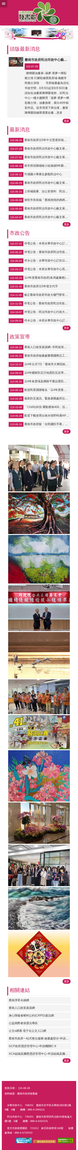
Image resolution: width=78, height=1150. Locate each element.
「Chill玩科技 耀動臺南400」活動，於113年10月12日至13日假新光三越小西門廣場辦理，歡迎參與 (40, 407)
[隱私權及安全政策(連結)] (44, 1142)
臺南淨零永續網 (19, 1000)
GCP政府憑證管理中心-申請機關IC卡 (33, 1046)
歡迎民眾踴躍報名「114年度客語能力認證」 (40, 390)
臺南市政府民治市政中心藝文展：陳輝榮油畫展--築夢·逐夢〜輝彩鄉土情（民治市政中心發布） (40, 148)
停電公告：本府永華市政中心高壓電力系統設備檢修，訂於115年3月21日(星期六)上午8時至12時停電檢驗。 (40, 269)
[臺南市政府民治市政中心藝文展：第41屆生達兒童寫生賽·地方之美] (39, 732)
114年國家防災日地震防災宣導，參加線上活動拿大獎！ (40, 372)
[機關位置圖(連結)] (24, 1142)
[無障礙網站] (65, 1142)
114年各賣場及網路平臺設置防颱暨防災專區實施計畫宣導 (40, 381)
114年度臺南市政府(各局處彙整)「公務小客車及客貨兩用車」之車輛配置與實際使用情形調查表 (40, 278)
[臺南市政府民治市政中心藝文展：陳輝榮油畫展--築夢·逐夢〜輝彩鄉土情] (39, 513)
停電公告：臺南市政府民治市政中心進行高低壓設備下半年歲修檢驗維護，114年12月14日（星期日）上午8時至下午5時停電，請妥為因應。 (40, 303)
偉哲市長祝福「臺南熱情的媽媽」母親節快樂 (40, 200)
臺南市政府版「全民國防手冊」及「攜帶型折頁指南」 (40, 424)
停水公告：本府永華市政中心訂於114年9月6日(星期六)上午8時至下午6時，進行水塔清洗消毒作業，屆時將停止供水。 (40, 320)
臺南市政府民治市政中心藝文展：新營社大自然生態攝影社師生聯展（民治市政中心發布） (40, 183)
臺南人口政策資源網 (22, 1007)
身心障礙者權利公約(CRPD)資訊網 (31, 1015)
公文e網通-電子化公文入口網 (27, 1030)
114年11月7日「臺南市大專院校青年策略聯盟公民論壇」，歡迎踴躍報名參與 (40, 364)
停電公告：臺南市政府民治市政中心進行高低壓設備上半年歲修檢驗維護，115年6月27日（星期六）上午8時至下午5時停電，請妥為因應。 (40, 252)
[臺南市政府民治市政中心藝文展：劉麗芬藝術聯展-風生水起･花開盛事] (39, 776)
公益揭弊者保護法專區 (23, 1023)
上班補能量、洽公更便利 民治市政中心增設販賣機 (40, 191)
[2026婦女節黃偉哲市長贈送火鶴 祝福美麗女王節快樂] (39, 865)
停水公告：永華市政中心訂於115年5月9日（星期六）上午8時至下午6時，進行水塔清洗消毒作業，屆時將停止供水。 (40, 260)
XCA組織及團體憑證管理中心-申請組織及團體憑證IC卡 (40, 1053)
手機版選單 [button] (3, 3)
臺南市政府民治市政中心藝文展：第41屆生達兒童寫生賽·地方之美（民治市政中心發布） (40, 208)
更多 (66, 120)
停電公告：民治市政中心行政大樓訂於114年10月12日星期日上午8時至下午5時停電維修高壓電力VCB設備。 (40, 312)
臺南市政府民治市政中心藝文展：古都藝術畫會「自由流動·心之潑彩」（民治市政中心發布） (40, 157)
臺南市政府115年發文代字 (34, 286)
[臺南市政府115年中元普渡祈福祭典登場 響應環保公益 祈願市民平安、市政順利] (39, 468)
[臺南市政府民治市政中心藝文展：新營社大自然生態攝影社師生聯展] (39, 655)
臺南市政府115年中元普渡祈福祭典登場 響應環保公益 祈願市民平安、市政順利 (40, 140)
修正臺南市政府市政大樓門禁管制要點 (40, 295)
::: (1, 27)
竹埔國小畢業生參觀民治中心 (36, 174)
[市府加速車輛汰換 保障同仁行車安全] (39, 34)
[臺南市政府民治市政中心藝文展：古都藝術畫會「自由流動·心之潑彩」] (39, 559)
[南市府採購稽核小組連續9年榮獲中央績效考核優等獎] (39, 607)
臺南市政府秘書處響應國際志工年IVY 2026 (40, 355)
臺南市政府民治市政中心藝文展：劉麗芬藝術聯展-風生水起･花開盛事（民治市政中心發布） (40, 217)
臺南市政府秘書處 (39, 12)
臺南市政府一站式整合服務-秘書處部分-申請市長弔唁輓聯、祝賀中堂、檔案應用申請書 (40, 1038)
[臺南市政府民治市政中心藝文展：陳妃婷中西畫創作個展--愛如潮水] (39, 908)
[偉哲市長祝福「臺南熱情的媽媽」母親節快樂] (39, 696)
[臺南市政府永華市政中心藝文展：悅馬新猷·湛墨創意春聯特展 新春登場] (39, 954)
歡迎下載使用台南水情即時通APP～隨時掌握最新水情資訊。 (40, 415)
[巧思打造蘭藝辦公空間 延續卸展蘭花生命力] (39, 823)
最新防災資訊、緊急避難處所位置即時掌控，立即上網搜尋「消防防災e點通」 (40, 398)
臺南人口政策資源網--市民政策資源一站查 (40, 347)
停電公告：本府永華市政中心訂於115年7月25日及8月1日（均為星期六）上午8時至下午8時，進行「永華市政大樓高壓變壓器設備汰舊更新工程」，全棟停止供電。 (40, 243)
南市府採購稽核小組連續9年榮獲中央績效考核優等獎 (40, 165)
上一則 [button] (8, 34)
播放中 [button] (67, 31)
